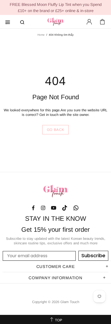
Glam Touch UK (55, 21)
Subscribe (93, 255)
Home (41, 34)
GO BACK (55, 130)
